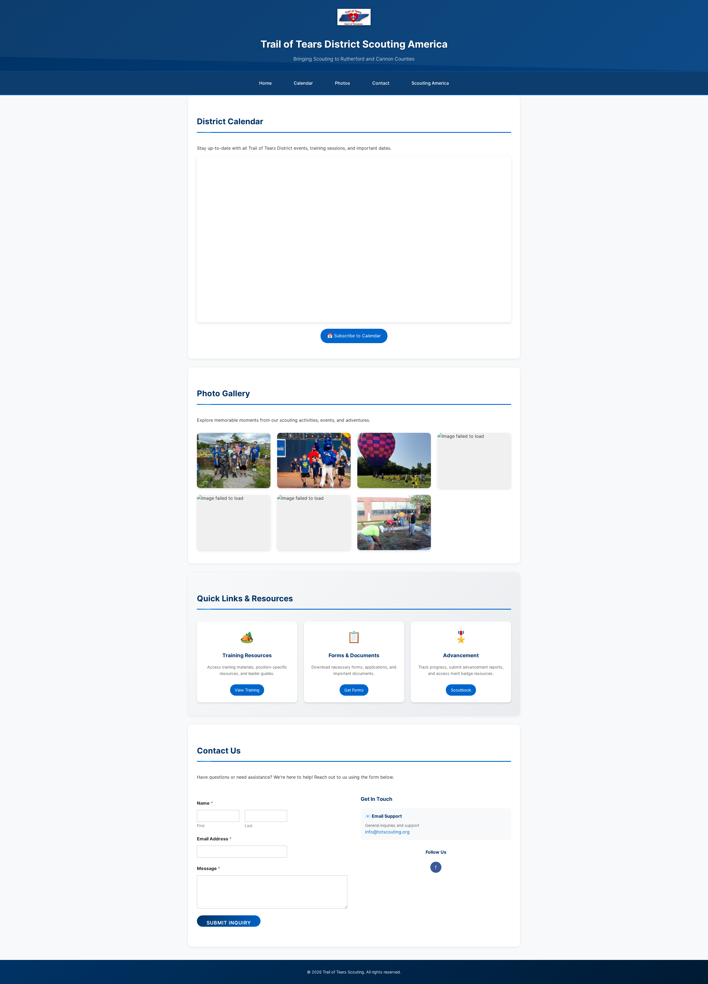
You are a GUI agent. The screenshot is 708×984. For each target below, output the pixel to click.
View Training (247, 690)
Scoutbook (461, 690)
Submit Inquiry (229, 923)
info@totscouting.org (387, 832)
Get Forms (354, 690)
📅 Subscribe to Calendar (354, 335)
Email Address (214, 838)
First (201, 825)
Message (208, 868)
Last (249, 825)
